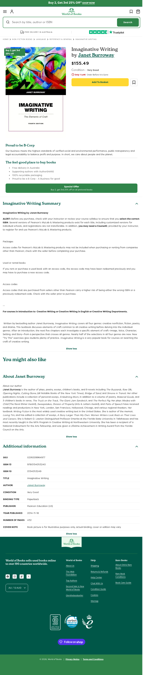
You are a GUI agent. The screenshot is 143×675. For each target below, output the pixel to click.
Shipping (94, 566)
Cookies (93, 595)
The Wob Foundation (71, 573)
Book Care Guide (122, 583)
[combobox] (70, 22)
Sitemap (93, 601)
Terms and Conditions (92, 659)
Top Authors (71, 580)
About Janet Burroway (24, 375)
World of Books (54, 659)
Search (125, 22)
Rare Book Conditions (119, 575)
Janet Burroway (95, 55)
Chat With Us (96, 583)
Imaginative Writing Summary (32, 202)
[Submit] (8, 22)
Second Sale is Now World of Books (75, 587)
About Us (70, 566)
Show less (70, 346)
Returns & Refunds (98, 572)
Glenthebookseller (74, 595)
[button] (5, 11)
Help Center (95, 577)
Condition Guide (97, 589)
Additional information (24, 445)
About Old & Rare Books (122, 566)
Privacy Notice (71, 659)
